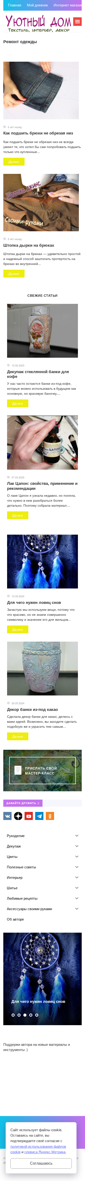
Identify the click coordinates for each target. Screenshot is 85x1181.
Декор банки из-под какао (32, 709)
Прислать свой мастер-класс (41, 770)
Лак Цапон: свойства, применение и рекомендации (42, 485)
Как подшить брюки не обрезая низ (38, 133)
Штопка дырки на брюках (28, 245)
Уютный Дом (38, 23)
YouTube (29, 816)
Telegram (39, 816)
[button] (13, 1015)
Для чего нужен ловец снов (34, 602)
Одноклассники (50, 816)
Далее (13, 161)
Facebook (18, 816)
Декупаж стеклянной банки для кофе (38, 374)
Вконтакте (7, 816)
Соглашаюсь (41, 1163)
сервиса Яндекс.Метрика (44, 1151)
